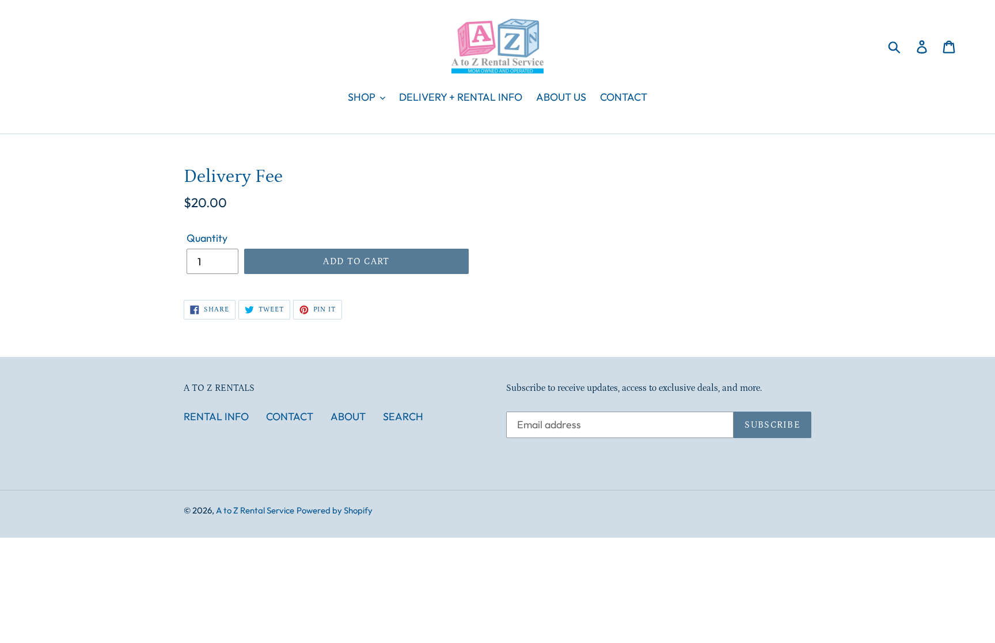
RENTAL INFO (216, 416)
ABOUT (348, 416)
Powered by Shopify (335, 510)
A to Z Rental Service (255, 510)
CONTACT (289, 416)
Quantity (207, 238)
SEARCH (403, 416)
